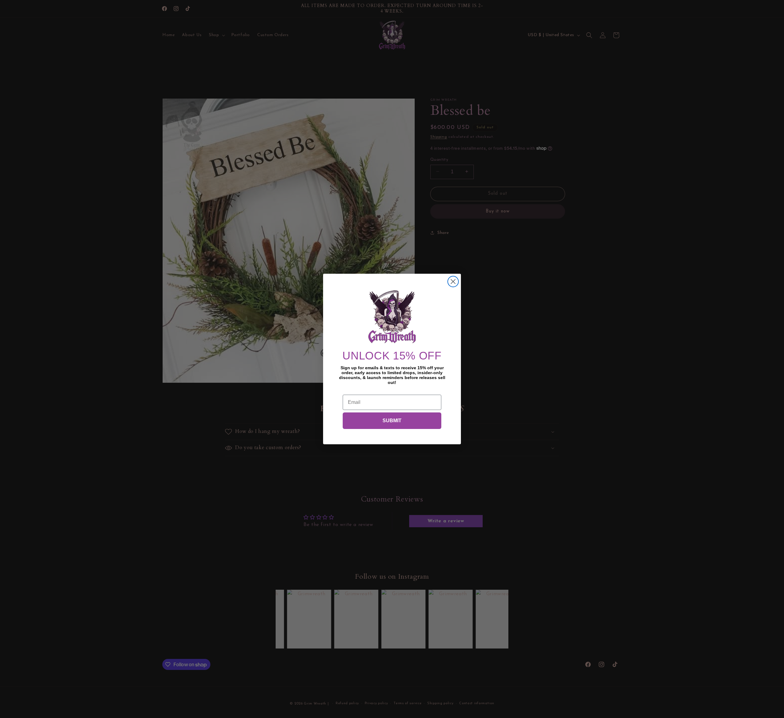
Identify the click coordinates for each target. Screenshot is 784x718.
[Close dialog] (453, 281)
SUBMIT (392, 420)
